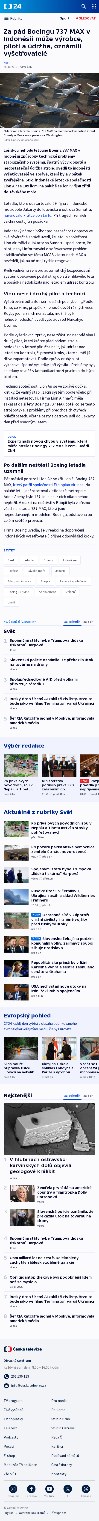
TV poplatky (13, 1419)
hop (6, 62)
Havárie (13, 571)
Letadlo (29, 560)
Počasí (9, 1446)
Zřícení (71, 592)
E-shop (9, 1455)
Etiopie (45, 581)
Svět (11, 560)
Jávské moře (37, 571)
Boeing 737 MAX (18, 592)
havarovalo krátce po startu (27, 215)
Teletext (10, 1428)
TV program (13, 1400)
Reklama (58, 1409)
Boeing (48, 560)
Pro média (59, 1400)
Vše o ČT (10, 1474)
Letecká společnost (73, 581)
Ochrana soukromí (32, 1513)
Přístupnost (58, 1513)
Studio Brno (60, 1419)
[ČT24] (12, 6)
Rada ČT (57, 1437)
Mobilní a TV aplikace (20, 1464)
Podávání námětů (65, 1455)
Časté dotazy (61, 1464)
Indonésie (70, 560)
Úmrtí (11, 602)
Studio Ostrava (63, 1428)
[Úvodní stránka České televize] (23, 1348)
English (9, 1513)
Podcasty (11, 1437)
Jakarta (60, 571)
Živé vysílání (13, 1409)
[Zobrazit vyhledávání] (84, 6)
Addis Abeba (47, 592)
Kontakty (58, 1474)
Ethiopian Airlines (19, 581)
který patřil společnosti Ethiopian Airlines (48, 484)
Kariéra (57, 1446)
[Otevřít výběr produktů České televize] (94, 6)
